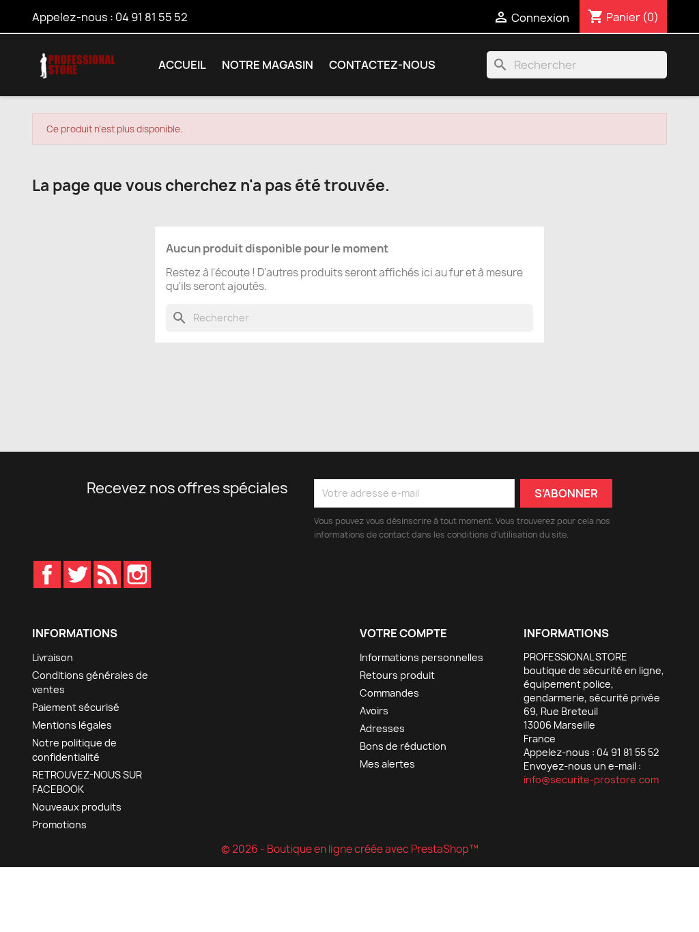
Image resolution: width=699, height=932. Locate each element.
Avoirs (374, 710)
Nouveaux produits (77, 806)
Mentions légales (72, 724)
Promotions (59, 824)
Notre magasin (267, 64)
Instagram (137, 574)
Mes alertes (387, 763)
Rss (107, 574)
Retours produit (397, 675)
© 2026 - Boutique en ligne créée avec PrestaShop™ (350, 849)
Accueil (182, 64)
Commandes (389, 692)
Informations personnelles (421, 657)
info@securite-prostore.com (591, 779)
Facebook (47, 574)
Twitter (77, 574)
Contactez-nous (382, 64)
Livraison (52, 657)
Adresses (382, 728)
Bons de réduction (403, 746)
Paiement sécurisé (75, 707)
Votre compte (403, 633)
